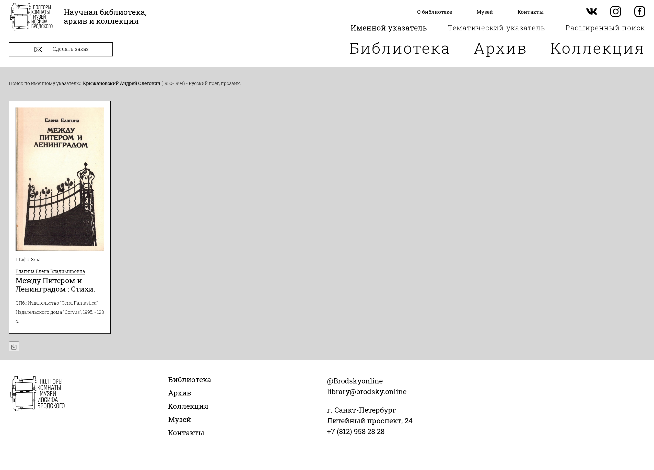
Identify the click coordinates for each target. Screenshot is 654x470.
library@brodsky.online (366, 391)
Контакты (186, 432)
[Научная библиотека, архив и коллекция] (31, 17)
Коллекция (598, 48)
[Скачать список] (14, 346)
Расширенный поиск (605, 27)
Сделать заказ (70, 49)
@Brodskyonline (355, 380)
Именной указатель (389, 27)
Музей (179, 419)
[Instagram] (615, 12)
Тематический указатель (496, 27)
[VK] (591, 12)
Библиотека (400, 48)
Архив (501, 48)
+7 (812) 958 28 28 (355, 431)
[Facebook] (639, 12)
